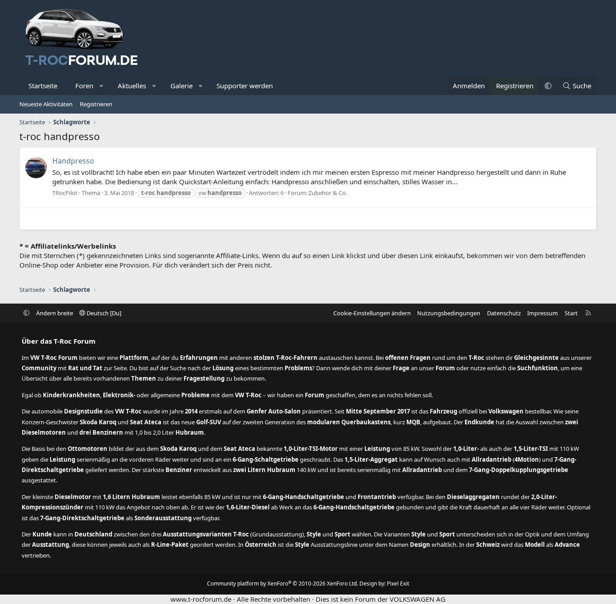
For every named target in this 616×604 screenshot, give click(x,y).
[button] (102, 86)
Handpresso (73, 161)
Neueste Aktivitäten (46, 104)
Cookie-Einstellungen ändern (372, 313)
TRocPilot (65, 193)
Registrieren (96, 104)
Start (571, 313)
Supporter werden (244, 85)
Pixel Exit (398, 583)
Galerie (181, 85)
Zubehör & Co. (327, 193)
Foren (84, 85)
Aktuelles (132, 85)
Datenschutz (504, 313)
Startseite (42, 85)
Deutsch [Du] (103, 313)
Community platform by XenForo (282, 583)
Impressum (542, 313)
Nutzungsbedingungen (448, 313)
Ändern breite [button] (54, 313)
